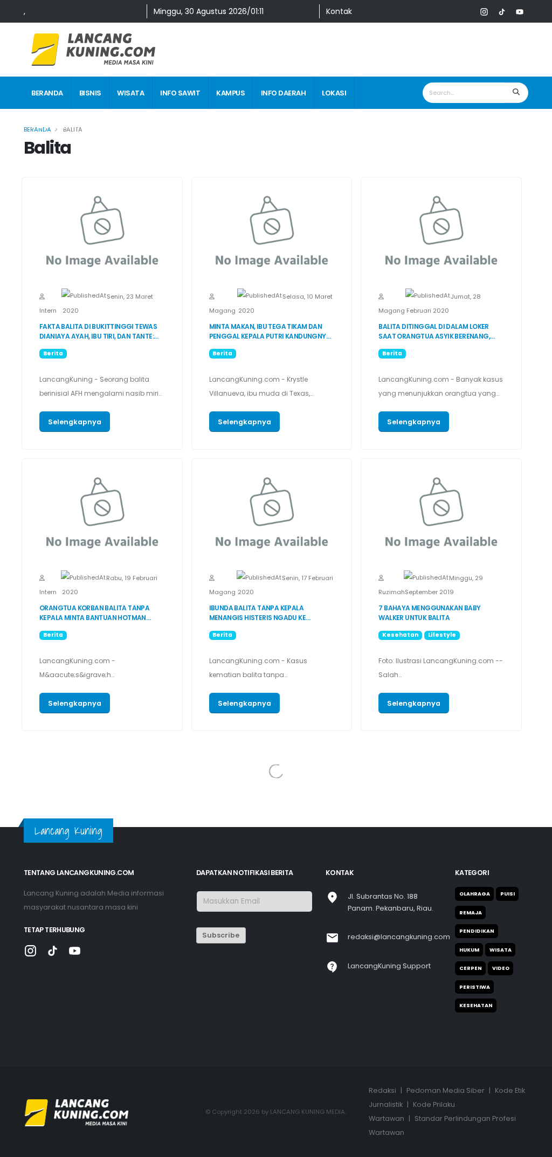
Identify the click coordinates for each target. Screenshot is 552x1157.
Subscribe (220, 935)
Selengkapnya (74, 421)
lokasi (334, 93)
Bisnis (90, 93)
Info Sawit (180, 93)
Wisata (130, 93)
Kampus (230, 93)
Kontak (339, 11)
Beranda (47, 93)
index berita (53, 126)
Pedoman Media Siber (445, 1090)
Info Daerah (283, 93)
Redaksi (382, 1090)
